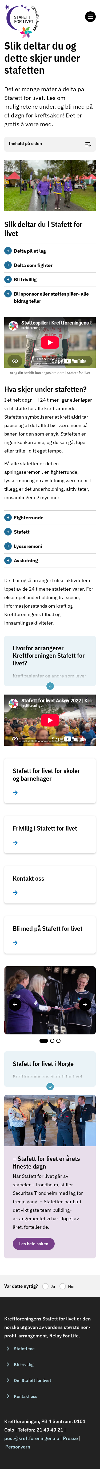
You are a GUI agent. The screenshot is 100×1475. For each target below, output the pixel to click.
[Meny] (90, 16)
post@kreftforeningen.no (31, 1438)
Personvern (17, 1447)
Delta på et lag (30, 251)
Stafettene (24, 1348)
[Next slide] (85, 1004)
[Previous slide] (15, 1004)
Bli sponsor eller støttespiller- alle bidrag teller (51, 297)
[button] (43, 1041)
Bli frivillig (25, 279)
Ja (53, 1286)
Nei (71, 1286)
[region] (50, 1004)
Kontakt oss (25, 1396)
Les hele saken (33, 1243)
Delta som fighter (33, 265)
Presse (70, 1438)
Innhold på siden (25, 143)
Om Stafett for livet (32, 1380)
